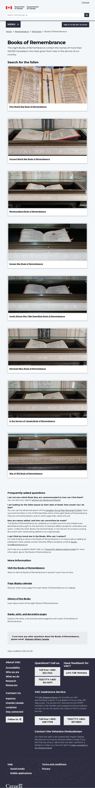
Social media (17, 768)
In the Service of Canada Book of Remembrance (32, 421)
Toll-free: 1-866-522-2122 (47, 671)
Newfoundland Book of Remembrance (27, 212)
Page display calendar (20, 583)
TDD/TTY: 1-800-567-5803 (76, 720)
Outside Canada (15, 703)
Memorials (36, 31)
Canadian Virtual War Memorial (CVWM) (63, 510)
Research (11, 681)
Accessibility (13, 667)
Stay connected (14, 711)
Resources (11, 685)
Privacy (46, 768)
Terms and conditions (54, 764)
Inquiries (11, 698)
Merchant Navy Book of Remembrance (27, 369)
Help (10, 764)
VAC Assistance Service (48, 697)
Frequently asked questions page (60, 549)
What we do (12, 676)
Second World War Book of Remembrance (29, 159)
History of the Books (19, 598)
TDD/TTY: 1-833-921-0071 (47, 681)
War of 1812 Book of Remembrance (26, 474)
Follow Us (15, 720)
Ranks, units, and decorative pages (27, 614)
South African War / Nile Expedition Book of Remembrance (37, 316)
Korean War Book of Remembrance (26, 264)
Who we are (12, 672)
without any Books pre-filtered (46, 500)
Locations (11, 707)
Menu (12, 24)
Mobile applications (21, 773)
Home (9, 31)
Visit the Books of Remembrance (26, 568)
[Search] (86, 15)
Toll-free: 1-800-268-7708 (47, 720)
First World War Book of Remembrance (28, 107)
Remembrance (22, 31)
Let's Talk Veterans (76, 673)
